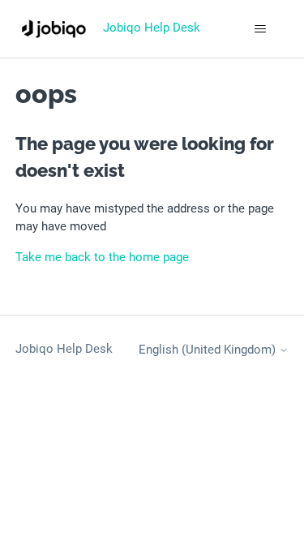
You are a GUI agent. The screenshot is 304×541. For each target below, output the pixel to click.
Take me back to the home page (102, 257)
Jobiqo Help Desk (64, 348)
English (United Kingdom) (209, 350)
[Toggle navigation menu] (260, 29)
